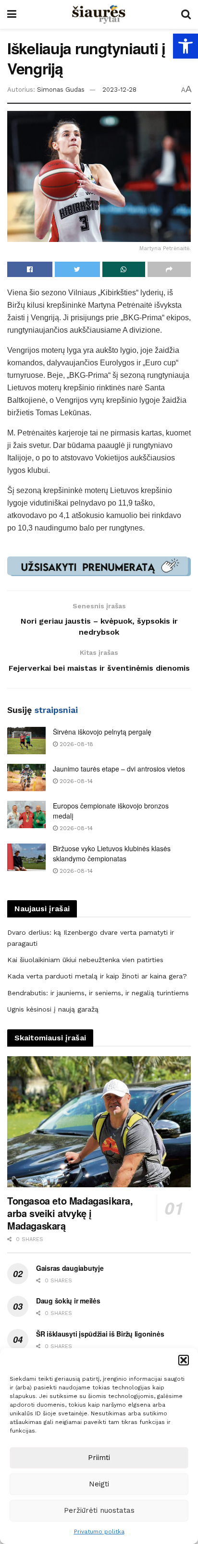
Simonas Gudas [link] (61, 89)
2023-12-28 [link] (119, 89)
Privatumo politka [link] (99, 1531)
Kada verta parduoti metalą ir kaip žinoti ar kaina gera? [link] (97, 976)
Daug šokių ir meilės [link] (68, 1300)
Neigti (99, 1484)
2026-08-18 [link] (75, 744)
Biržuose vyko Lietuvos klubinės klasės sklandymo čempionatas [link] (112, 853)
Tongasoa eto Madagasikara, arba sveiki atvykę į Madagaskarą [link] (70, 1213)
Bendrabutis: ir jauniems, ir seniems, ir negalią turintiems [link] (98, 993)
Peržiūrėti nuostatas (99, 1510)
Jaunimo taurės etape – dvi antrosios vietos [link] (119, 768)
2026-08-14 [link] (75, 781)
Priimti (99, 1457)
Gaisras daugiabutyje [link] (69, 1268)
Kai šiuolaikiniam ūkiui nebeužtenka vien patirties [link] (85, 960)
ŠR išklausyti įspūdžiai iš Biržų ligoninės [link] (100, 1334)
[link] (185, 46)
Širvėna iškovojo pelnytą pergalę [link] (102, 731)
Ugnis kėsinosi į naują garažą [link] (53, 1009)
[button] (183, 1360)
